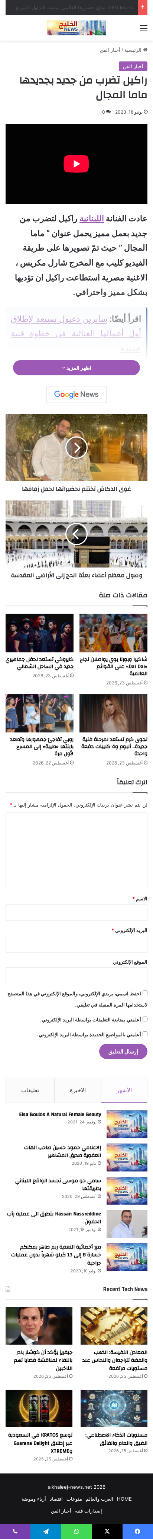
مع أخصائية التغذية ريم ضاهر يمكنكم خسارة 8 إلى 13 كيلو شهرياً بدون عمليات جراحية (56, 1255)
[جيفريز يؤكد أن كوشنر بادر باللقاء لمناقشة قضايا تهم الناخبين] (39, 1326)
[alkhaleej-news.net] (76, 27)
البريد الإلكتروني (129, 930)
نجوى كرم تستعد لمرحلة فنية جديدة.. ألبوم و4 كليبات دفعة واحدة (114, 747)
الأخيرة (78, 1090)
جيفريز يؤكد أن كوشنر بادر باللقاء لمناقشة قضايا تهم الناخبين (43, 1360)
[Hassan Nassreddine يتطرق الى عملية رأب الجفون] (127, 1224)
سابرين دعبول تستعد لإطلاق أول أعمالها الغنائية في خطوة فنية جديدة (76, 333)
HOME (124, 1499)
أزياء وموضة (34, 1499)
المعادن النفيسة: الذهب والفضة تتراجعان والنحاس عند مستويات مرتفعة (114, 1360)
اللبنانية (91, 218)
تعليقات (30, 1090)
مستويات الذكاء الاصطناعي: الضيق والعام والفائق (116, 1439)
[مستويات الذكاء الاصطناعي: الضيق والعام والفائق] (114, 1408)
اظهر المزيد (78, 368)
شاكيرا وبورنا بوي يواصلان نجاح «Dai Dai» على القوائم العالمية (113, 666)
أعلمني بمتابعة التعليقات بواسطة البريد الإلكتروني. (90, 1020)
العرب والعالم (99, 1499)
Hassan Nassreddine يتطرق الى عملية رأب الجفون (54, 1218)
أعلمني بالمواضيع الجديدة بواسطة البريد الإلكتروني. (89, 1034)
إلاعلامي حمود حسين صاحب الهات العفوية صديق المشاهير (62, 1152)
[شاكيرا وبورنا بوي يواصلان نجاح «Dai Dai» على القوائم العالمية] (113, 633)
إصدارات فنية (88, 1511)
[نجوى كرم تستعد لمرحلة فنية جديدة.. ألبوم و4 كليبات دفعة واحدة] (113, 713)
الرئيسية (133, 50)
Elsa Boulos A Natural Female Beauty (60, 1114)
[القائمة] (143, 30)
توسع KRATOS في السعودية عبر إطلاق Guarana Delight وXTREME (40, 1443)
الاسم (139, 899)
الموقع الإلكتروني (130, 962)
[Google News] (76, 395)
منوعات (74, 1499)
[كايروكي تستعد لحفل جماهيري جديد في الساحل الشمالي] (40, 633)
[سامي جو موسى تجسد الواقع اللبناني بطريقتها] (127, 1191)
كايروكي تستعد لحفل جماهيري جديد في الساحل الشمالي (40, 663)
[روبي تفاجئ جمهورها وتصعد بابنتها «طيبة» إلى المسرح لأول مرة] (40, 713)
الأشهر (124, 1090)
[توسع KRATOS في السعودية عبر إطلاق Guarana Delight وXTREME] (39, 1408)
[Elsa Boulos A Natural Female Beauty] (127, 1124)
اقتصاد (56, 1499)
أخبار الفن (110, 50)
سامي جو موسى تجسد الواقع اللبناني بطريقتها (58, 1185)
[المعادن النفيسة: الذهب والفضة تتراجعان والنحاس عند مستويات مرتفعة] (114, 1326)
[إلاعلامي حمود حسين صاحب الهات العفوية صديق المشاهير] (127, 1157)
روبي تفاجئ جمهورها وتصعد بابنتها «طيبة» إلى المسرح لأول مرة (42, 747)
